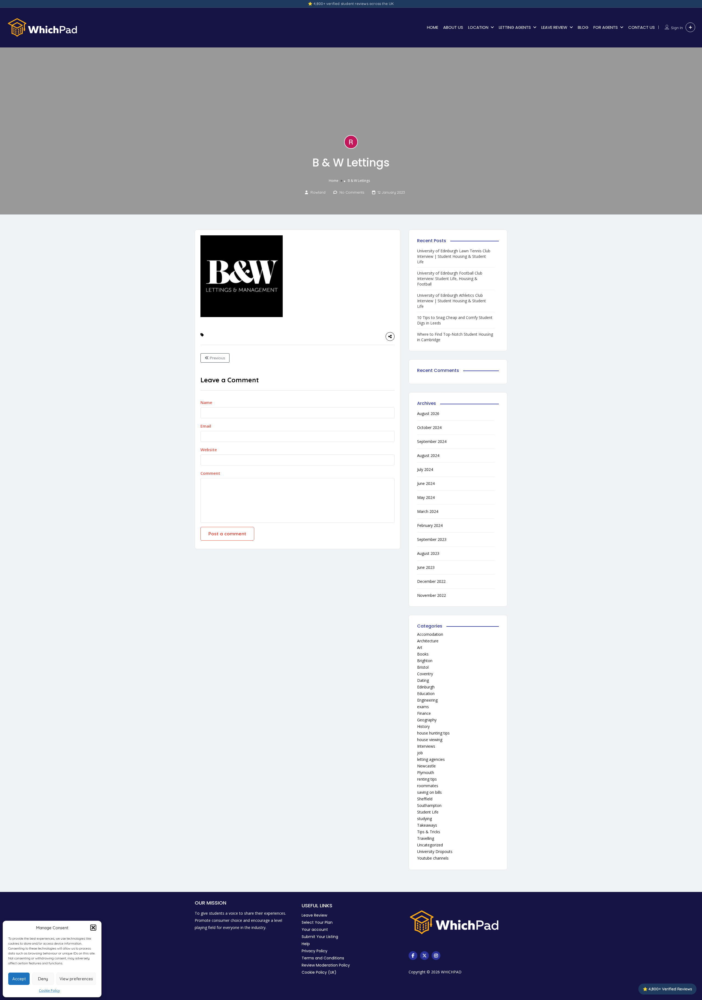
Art (419, 647)
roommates (427, 785)
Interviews (426, 746)
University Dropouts (434, 851)
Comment (210, 473)
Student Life (427, 812)
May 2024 (426, 497)
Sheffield (424, 798)
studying (424, 818)
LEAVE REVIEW (554, 27)
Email (205, 426)
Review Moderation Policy (326, 965)
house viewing (429, 739)
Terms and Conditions (323, 958)
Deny (43, 978)
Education (426, 693)
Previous (217, 357)
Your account (315, 929)
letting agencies (431, 759)
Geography (427, 719)
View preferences (76, 978)
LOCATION (478, 27)
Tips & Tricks (428, 831)
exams (423, 706)
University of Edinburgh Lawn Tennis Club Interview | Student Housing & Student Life (453, 256)
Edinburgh (426, 687)
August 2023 (428, 553)
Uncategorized (430, 845)
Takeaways (427, 825)
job (420, 752)
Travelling (425, 838)
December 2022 (431, 581)
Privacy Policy (314, 951)
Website (208, 449)
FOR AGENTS (605, 27)
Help (306, 944)
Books (423, 654)
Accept (19, 978)
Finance (424, 713)
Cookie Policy (49, 990)
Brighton (424, 660)
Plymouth (425, 772)
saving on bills (429, 792)
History (423, 726)
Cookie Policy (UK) (319, 972)
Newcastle (426, 766)
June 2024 (426, 483)
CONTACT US (641, 27)
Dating (423, 680)
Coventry (425, 673)
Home (333, 180)
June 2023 (426, 567)
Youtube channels (433, 858)
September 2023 (431, 539)
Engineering (427, 700)
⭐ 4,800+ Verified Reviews (667, 989)
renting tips (427, 779)
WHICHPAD (451, 971)
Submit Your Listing (320, 936)
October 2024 (429, 427)
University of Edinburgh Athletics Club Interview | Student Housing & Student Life (451, 301)
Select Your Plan (317, 922)
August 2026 (428, 413)
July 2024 (425, 469)
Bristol (423, 667)
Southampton (429, 805)
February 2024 (430, 525)
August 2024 (428, 455)
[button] (93, 927)
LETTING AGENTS (515, 27)
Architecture (427, 640)
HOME (432, 27)
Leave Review (314, 915)
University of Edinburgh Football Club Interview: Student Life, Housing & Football (449, 278)
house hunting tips (433, 733)
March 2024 (427, 511)
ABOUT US (453, 27)
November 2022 (431, 595)
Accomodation (430, 634)
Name (206, 402)
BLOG (583, 27)
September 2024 (431, 441)
